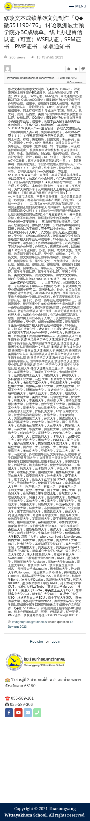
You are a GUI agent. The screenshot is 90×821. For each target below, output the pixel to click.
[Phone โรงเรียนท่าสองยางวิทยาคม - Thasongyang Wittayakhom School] (37, 712)
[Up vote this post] (68, 69)
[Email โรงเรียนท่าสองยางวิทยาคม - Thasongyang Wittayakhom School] (28, 712)
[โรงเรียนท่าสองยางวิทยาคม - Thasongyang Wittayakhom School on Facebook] (9, 712)
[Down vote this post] (83, 69)
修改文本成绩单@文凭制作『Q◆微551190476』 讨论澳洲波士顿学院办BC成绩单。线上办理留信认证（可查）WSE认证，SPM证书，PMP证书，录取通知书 (44, 32)
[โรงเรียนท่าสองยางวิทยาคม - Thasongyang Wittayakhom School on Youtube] (18, 712)
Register (36, 641)
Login (56, 641)
